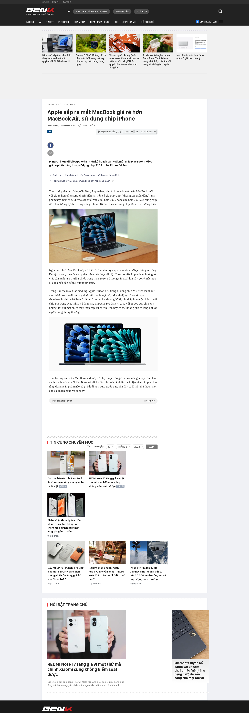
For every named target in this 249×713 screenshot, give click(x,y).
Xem (151, 446)
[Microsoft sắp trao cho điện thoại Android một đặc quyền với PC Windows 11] (57, 43)
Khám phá (79, 22)
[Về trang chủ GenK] (40, 11)
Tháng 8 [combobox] (122, 446)
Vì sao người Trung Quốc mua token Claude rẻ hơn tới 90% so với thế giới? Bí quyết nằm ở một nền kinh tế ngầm (124, 61)
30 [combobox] (109, 446)
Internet (63, 22)
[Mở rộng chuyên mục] (220, 22)
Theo (103, 400)
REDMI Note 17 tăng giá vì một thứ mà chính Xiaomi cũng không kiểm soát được (106, 482)
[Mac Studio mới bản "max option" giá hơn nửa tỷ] (192, 43)
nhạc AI (143, 11)
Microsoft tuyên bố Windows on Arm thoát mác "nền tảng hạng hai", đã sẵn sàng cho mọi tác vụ (189, 670)
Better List (123, 11)
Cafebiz (67, 2)
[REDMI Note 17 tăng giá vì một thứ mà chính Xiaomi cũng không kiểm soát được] (107, 463)
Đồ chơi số (147, 22)
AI (40, 22)
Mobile (30, 22)
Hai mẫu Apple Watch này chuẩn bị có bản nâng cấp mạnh (82, 181)
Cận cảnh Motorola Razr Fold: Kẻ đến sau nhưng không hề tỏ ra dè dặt (65, 482)
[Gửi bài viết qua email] (49, 132)
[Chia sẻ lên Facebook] (50, 145)
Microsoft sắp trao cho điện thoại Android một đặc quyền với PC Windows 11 (56, 58)
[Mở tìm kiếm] (221, 11)
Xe (116, 22)
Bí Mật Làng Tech (208, 22)
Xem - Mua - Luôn (100, 22)
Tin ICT (50, 22)
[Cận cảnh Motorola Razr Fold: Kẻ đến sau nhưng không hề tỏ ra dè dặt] (66, 463)
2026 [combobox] (137, 446)
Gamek (45, 2)
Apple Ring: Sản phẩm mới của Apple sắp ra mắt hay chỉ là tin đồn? (86, 175)
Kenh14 (55, 2)
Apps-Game (129, 22)
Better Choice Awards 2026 (93, 11)
